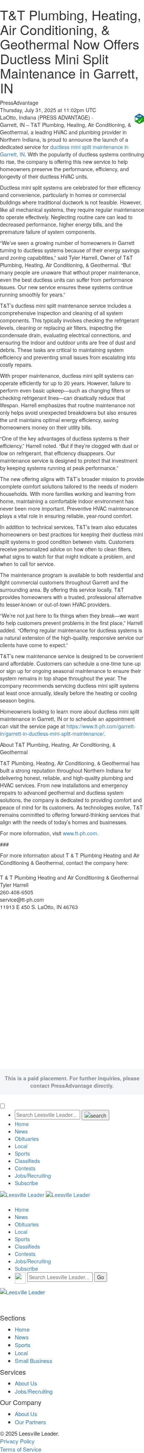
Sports (22, 1153)
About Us (26, 1383)
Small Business (33, 1360)
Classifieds (27, 1160)
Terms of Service (20, 1449)
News (21, 1131)
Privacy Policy (17, 1441)
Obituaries (27, 1138)
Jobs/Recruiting (33, 1175)
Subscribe (26, 1183)
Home (22, 1124)
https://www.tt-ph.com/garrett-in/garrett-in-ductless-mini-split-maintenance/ (68, 729)
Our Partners (30, 1422)
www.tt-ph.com (80, 833)
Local (21, 1146)
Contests (25, 1168)
